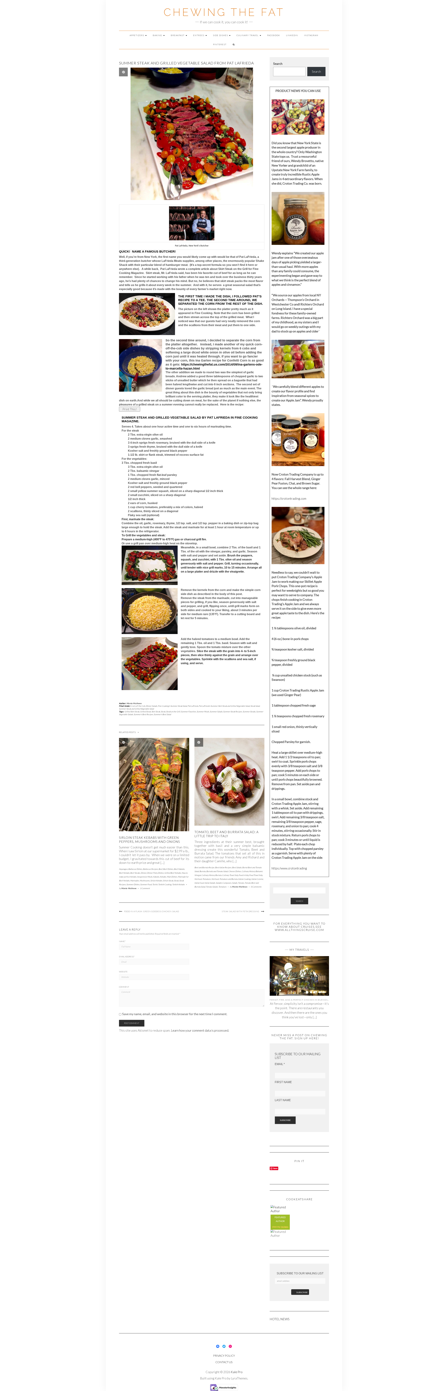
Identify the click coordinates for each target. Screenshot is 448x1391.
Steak (163, 711)
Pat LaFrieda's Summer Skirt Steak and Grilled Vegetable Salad (224, 706)
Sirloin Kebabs (156, 880)
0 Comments (256, 887)
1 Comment (145, 888)
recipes (284, 1227)
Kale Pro (237, 1372)
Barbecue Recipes (150, 869)
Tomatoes (222, 887)
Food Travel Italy (255, 875)
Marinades (134, 880)
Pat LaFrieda (193, 706)
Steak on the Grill (173, 711)
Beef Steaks (135, 873)
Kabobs (156, 877)
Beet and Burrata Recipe (204, 867)
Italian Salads (209, 883)
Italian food (199, 883)
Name (122, 941)
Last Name (283, 1100)
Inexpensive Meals (144, 877)
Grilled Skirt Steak (131, 711)
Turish (155, 884)
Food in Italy (243, 875)
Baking (158, 35)
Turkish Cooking (165, 884)
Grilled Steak (145, 711)
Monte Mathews (134, 703)
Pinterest (220, 44)
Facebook (273, 35)
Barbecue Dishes (135, 869)
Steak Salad (255, 706)
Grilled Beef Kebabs (172, 873)
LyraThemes (239, 1378)
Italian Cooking (244, 879)
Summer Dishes (132, 884)
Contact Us (224, 1362)
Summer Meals (203, 711)
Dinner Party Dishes (155, 873)
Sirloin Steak (168, 880)
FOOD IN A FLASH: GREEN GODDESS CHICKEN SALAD (151, 911)
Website (123, 971)
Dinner (143, 873)
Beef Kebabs (124, 873)
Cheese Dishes (234, 871)
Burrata (203, 871)
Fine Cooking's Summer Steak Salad (172, 706)
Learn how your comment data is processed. (200, 1030)
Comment (124, 987)
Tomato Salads (212, 887)
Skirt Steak (155, 711)
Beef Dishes (168, 869)
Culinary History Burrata (211, 875)
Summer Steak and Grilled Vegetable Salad (136, 709)
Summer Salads (216, 711)
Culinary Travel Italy (230, 875)
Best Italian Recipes (223, 867)
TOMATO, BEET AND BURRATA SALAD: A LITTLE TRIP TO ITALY (226, 834)
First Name (283, 1082)
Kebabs (163, 877)
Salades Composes (223, 883)
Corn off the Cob (138, 706)
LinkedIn (292, 35)
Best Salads (236, 867)
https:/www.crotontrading (289, 868)
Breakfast (178, 35)
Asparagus (123, 869)
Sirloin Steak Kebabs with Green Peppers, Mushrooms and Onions (149, 839)
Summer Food (146, 884)
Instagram (311, 35)
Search (277, 64)
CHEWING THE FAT (224, 12)
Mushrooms (145, 880)
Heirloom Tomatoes (202, 879)
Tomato (241, 883)
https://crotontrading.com (289, 498)
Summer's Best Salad (162, 714)
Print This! (129, 409)
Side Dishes (221, 35)
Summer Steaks (249, 711)
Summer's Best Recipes (143, 714)
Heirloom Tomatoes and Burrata (224, 879)
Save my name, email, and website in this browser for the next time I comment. (174, 1013)
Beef (160, 869)
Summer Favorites (188, 711)
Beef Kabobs (179, 869)
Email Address (127, 956)
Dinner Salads (151, 706)
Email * (280, 1064)
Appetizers (137, 35)
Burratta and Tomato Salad (217, 871)
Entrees (199, 35)
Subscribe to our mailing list (300, 1273)
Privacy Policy (224, 1355)
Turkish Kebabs (178, 884)
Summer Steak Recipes (232, 711)
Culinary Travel (248, 35)
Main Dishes (172, 877)
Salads (234, 883)
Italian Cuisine (257, 879)
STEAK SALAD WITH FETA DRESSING (240, 911)
